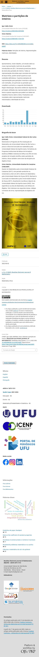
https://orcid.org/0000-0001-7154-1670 (13, 39)
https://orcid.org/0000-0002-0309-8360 (13, 31)
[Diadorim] (26, 592)
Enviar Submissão (9, 363)
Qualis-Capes (7, 392)
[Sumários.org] (14, 604)
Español (5, 377)
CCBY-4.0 (15, 311)
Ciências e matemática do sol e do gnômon (16, 549)
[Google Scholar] (11, 592)
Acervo (9, 6)
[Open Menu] (2, 2)
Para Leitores (6, 483)
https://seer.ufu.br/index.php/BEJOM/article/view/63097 (18, 344)
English (5, 374)
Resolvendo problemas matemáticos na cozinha (18, 545)
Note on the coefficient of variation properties (17, 535)
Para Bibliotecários (8, 489)
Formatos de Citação (9, 350)
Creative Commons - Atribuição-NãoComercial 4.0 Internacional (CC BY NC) (18, 624)
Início (3, 6)
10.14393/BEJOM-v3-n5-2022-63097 (11, 342)
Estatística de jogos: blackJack (12, 530)
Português (6, 380)
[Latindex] (11, 598)
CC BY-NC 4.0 (23, 328)
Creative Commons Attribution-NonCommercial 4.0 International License (17, 302)
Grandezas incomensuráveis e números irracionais (19, 540)
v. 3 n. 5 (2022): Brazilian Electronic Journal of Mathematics (18, 8)
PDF (6, 254)
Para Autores (6, 486)
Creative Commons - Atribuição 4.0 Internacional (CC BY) (19, 632)
